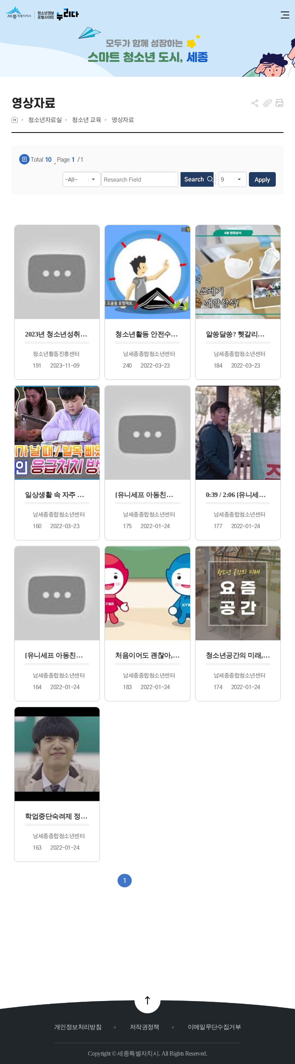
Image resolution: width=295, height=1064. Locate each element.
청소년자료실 (44, 119)
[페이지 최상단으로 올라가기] (147, 1000)
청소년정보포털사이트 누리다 (42, 16)
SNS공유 (255, 103)
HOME (15, 119)
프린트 (279, 103)
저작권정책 (144, 1027)
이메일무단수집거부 (214, 1027)
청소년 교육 (86, 119)
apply (262, 179)
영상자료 (122, 119)
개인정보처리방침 (77, 1027)
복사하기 (268, 103)
